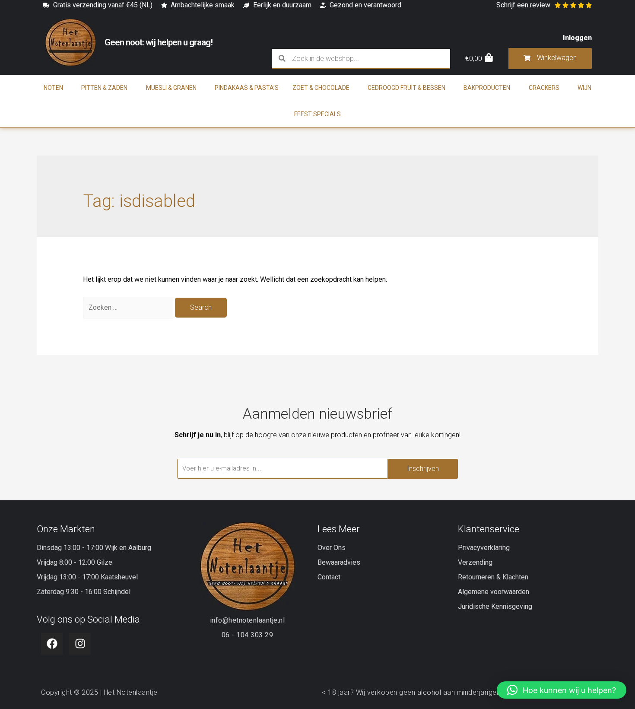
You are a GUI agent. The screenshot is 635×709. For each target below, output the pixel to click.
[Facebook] (52, 644)
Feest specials (317, 114)
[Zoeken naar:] (129, 307)
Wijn (584, 87)
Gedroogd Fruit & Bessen (406, 87)
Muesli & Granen (171, 87)
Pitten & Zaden (104, 87)
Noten (53, 87)
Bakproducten (487, 87)
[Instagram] (80, 644)
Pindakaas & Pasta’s (247, 87)
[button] (561, 690)
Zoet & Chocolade (320, 87)
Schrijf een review (523, 5)
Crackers (544, 87)
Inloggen (577, 38)
